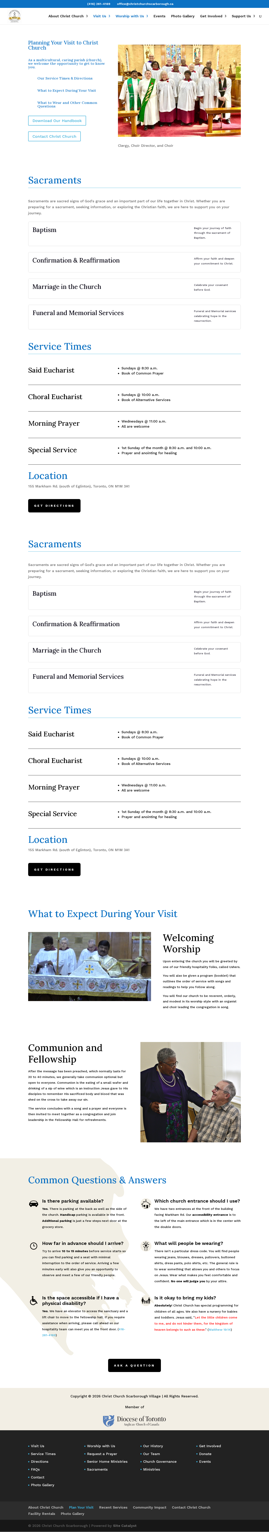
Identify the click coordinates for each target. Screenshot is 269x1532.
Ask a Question (134, 1365)
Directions (39, 1461)
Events (159, 16)
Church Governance (160, 1461)
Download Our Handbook (57, 120)
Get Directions (54, 506)
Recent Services (113, 1507)
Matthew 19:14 (220, 1329)
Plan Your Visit (81, 1507)
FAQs (35, 1469)
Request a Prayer (102, 1454)
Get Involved (211, 16)
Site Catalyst (125, 1526)
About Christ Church (66, 16)
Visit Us (99, 16)
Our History (153, 1446)
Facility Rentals (41, 1514)
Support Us (241, 16)
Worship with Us (130, 16)
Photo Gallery (183, 16)
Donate (205, 1454)
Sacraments (97, 1469)
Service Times (43, 1454)
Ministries (151, 1469)
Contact (37, 1477)
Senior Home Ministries (107, 1461)
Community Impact (149, 1507)
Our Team (151, 1454)
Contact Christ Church (54, 136)
